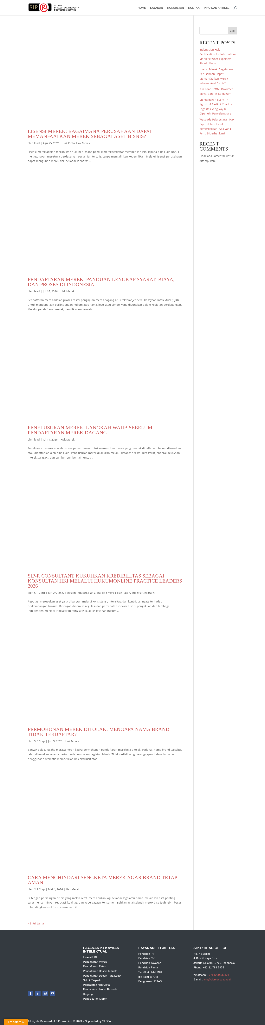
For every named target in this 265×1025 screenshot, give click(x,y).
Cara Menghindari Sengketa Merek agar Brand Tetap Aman (102, 880)
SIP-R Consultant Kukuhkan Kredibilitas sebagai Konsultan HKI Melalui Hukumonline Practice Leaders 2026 (105, 581)
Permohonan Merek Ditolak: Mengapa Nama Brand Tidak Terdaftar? (98, 731)
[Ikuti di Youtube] (52, 993)
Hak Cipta (68, 143)
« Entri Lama (36, 923)
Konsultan (175, 7)
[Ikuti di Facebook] (30, 993)
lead (37, 143)
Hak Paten (123, 593)
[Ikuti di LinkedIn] (38, 993)
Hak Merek (83, 143)
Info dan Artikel (216, 7)
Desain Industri (77, 593)
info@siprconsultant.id (217, 979)
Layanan (156, 7)
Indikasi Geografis (143, 593)
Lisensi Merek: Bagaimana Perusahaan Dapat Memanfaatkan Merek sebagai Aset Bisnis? (90, 133)
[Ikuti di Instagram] (45, 993)
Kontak (194, 7)
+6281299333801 (218, 974)
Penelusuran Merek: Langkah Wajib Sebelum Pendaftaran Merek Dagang (90, 430)
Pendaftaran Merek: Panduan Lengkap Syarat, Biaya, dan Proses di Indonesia (101, 282)
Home (142, 7)
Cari (232, 31)
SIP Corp (39, 593)
